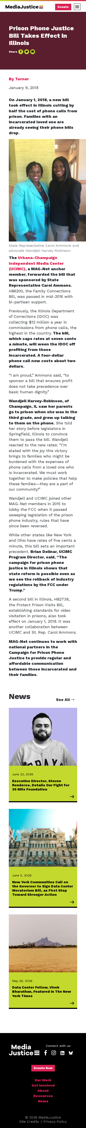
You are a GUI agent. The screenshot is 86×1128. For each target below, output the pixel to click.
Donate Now (43, 1068)
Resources (43, 1096)
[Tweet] (26, 51)
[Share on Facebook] (20, 51)
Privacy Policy (55, 1121)
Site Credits (29, 1121)
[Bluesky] (71, 1053)
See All (63, 699)
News (43, 1101)
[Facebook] (45, 1053)
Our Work (43, 1080)
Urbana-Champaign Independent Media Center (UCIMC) (36, 263)
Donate (63, 7)
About (43, 1091)
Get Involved (43, 1085)
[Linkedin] (62, 1053)
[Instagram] (53, 1053)
